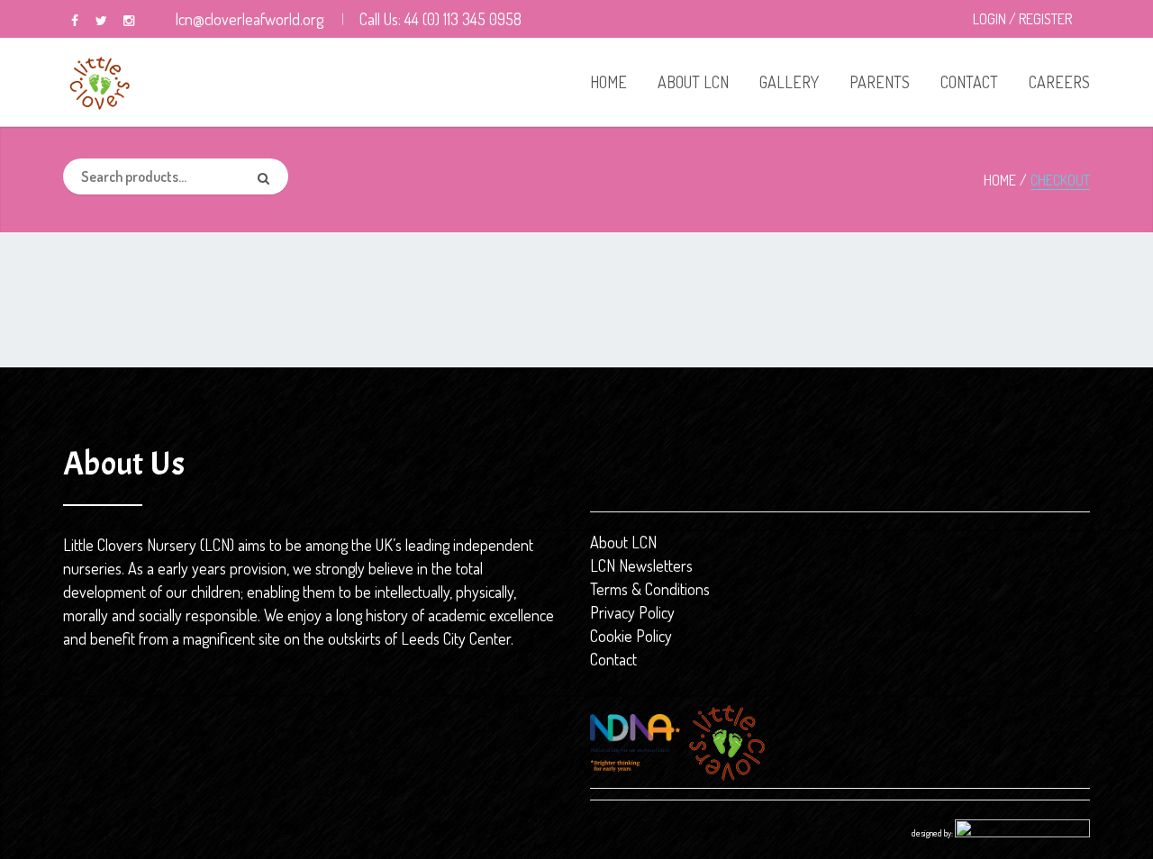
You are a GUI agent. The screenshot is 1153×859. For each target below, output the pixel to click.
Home (1000, 180)
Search (270, 176)
